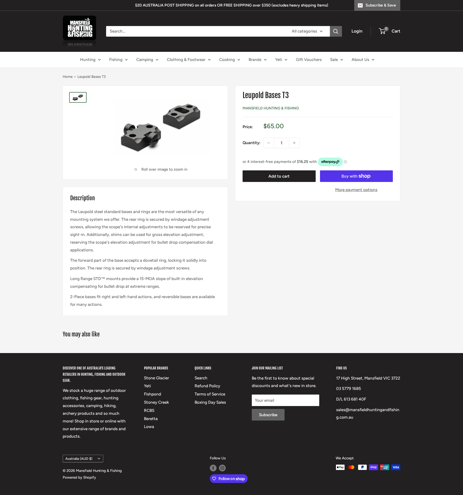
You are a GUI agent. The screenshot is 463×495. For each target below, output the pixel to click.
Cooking (227, 59)
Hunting (87, 59)
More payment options (356, 189)
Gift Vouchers (309, 59)
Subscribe (268, 414)
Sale (334, 59)
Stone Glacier (156, 377)
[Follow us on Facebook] (213, 467)
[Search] (336, 31)
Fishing (116, 59)
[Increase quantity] (294, 143)
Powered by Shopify (79, 477)
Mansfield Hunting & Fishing (271, 108)
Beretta (151, 418)
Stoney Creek (156, 402)
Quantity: (251, 142)
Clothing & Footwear (186, 59)
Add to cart (279, 176)
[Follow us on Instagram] (222, 467)
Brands (255, 59)
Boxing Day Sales (210, 402)
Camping (144, 59)
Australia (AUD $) (78, 458)
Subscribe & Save (381, 5)
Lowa (149, 426)
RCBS (149, 410)
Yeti (278, 59)
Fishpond (152, 394)
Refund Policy (207, 385)
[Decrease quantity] (269, 143)
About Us (360, 59)
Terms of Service (210, 394)
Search (201, 377)
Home (68, 76)
